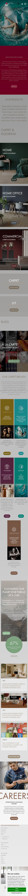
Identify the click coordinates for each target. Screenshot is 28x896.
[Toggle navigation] (25, 3)
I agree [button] (16, 888)
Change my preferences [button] (16, 892)
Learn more (6, 633)
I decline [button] (17, 890)
